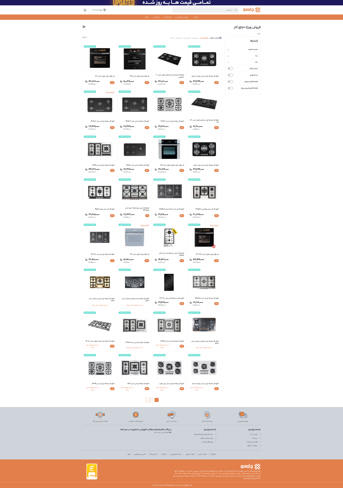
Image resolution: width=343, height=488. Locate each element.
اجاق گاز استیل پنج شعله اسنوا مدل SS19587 (137, 209)
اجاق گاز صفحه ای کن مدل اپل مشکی (206, 165)
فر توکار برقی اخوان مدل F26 (139, 254)
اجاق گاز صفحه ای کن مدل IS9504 (137, 342)
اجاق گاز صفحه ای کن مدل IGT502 (103, 254)
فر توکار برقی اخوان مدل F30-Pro (207, 254)
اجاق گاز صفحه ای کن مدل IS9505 (172, 341)
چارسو (196, 17)
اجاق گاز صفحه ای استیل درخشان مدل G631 (102, 300)
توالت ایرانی (202, 454)
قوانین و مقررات (252, 442)
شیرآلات (157, 17)
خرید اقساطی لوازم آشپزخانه (203, 434)
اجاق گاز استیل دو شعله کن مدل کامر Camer (171, 254)
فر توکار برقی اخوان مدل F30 (105, 76)
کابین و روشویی (139, 454)
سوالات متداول (252, 446)
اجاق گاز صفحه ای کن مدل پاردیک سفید (205, 384)
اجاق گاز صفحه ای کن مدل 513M (103, 165)
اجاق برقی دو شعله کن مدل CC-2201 (171, 298)
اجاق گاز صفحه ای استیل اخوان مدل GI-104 (100, 341)
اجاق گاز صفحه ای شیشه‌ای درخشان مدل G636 (205, 342)
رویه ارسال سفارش (206, 438)
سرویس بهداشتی (182, 17)
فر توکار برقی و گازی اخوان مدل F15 (172, 165)
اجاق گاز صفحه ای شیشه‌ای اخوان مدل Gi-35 (204, 121)
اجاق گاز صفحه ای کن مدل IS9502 (172, 121)
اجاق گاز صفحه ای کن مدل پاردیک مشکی (205, 76)
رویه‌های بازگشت (207, 442)
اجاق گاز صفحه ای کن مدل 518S (138, 384)
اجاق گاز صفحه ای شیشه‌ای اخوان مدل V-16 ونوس (170, 76)
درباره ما (255, 438)
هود (128, 454)
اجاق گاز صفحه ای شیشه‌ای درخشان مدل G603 (135, 300)
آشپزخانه (168, 17)
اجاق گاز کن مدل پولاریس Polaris (207, 209)
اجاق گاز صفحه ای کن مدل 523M (103, 384)
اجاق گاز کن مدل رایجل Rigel (105, 209)
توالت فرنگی (190, 454)
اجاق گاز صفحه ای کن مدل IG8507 (103, 121)
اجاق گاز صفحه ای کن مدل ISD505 (207, 298)
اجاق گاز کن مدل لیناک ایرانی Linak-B (171, 209)
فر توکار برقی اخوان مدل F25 (139, 76)
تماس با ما (254, 434)
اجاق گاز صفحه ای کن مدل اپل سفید (171, 384)
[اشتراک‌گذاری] (84, 26)
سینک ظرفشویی (176, 454)
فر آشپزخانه (153, 454)
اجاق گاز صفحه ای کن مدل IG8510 (137, 165)
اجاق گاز (213, 454)
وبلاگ (147, 17)
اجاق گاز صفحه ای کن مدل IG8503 (137, 121)
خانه (259, 34)
